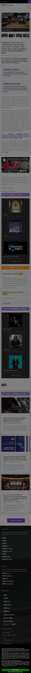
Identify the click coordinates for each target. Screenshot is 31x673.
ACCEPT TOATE (15, 669)
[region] (15, 658)
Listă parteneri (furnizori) (5, 666)
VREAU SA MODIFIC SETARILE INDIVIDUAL (15, 671)
